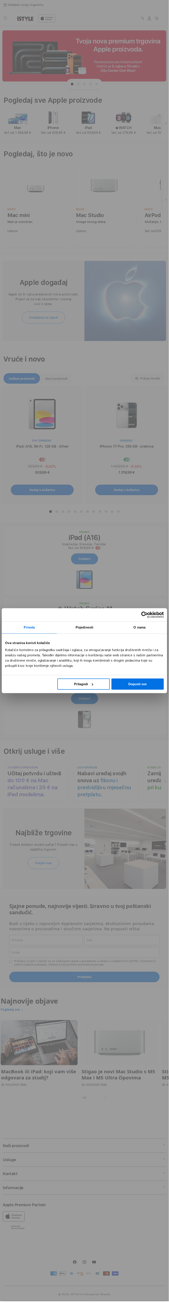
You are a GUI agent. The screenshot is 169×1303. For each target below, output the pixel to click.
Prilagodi (81, 684)
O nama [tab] (139, 627)
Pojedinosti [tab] (84, 627)
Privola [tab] (29, 627)
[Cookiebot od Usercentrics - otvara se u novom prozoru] (144, 614)
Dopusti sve (137, 684)
